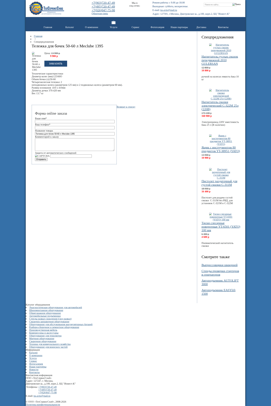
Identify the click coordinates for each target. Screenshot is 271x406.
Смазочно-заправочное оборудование (49, 321)
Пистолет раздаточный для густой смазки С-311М (219, 182)
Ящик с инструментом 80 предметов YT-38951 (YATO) (221, 149)
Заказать (55, 63)
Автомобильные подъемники (45, 316)
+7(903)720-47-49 (103, 2)
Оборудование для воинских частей (48, 347)
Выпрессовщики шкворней (220, 265)
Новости (33, 369)
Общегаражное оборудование (45, 313)
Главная (48, 27)
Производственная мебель (43, 330)
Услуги (113, 27)
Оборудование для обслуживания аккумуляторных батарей (61, 324)
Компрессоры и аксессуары (43, 333)
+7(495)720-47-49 (103, 6)
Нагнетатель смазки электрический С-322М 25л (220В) (220, 105)
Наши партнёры (37, 366)
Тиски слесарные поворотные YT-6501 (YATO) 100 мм (221, 226)
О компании (91, 27)
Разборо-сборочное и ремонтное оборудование (54, 327)
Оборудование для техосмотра (45, 335)
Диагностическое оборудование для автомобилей (55, 307)
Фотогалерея (157, 27)
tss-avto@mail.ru (168, 10)
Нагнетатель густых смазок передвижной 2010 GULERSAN (220, 60)
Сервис (135, 27)
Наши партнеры (179, 27)
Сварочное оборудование (42, 341)
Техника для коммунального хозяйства (50, 344)
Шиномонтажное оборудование (46, 310)
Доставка (201, 27)
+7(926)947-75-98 (103, 10)
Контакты (223, 27)
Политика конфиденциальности (43, 404)
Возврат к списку (126, 106)
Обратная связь (100, 13)
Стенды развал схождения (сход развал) (50, 318)
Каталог (69, 27)
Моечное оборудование (41, 338)
